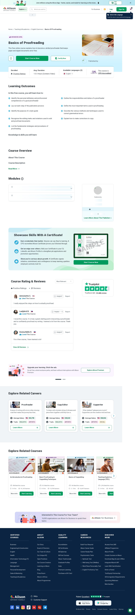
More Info (14, 493)
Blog (38, 570)
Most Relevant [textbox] (61, 281)
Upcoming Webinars (111, 580)
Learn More (17, 428)
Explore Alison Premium (95, 370)
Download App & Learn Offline (115, 559)
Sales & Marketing (16, 573)
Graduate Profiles (64, 562)
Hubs (60, 566)
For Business (96, 9)
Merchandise (109, 584)
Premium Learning (64, 570)
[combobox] (64, 281)
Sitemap (121, 609)
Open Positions (42, 559)
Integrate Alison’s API (112, 562)
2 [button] (65, 381)
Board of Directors (43, 548)
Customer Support (40, 600)
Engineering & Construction (19, 548)
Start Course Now (32, 58)
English (12, 552)
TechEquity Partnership (112, 573)
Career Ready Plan (87, 552)
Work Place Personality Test (91, 566)
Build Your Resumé (87, 544)
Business (13, 544)
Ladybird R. (24, 311)
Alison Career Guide (87, 548)
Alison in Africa (42, 577)
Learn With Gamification (113, 566)
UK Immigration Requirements (115, 577)
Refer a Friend (109, 570)
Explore (21, 9)
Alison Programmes (44, 580)
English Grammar (37, 29)
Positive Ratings (19, 74)
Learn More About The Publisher (97, 218)
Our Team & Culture (43, 552)
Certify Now (62, 58)
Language (13, 562)
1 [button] (58, 381)
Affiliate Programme (111, 548)
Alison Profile (109, 552)
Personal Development (17, 570)
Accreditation (62, 544)
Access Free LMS (110, 544)
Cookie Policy (113, 609)
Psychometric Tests (87, 555)
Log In (111, 9)
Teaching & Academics (22, 29)
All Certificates (63, 548)
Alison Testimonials (64, 559)
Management (14, 566)
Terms (94, 609)
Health (12, 555)
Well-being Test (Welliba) (90, 562)
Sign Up (121, 9)
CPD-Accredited (104, 73)
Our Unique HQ (42, 555)
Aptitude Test (87, 559)
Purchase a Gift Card (65, 573)
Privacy (88, 609)
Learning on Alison (43, 566)
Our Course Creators (44, 562)
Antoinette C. (25, 296)
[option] (61, 370)
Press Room (41, 573)
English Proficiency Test (90, 570)
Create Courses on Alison (113, 555)
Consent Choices (102, 609)
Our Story (40, 544)
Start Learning (27, 493)
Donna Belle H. (25, 332)
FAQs (36, 596)
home (10, 29)
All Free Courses (63, 555)
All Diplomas (62, 552)
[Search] (32, 9)
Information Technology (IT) (19, 559)
